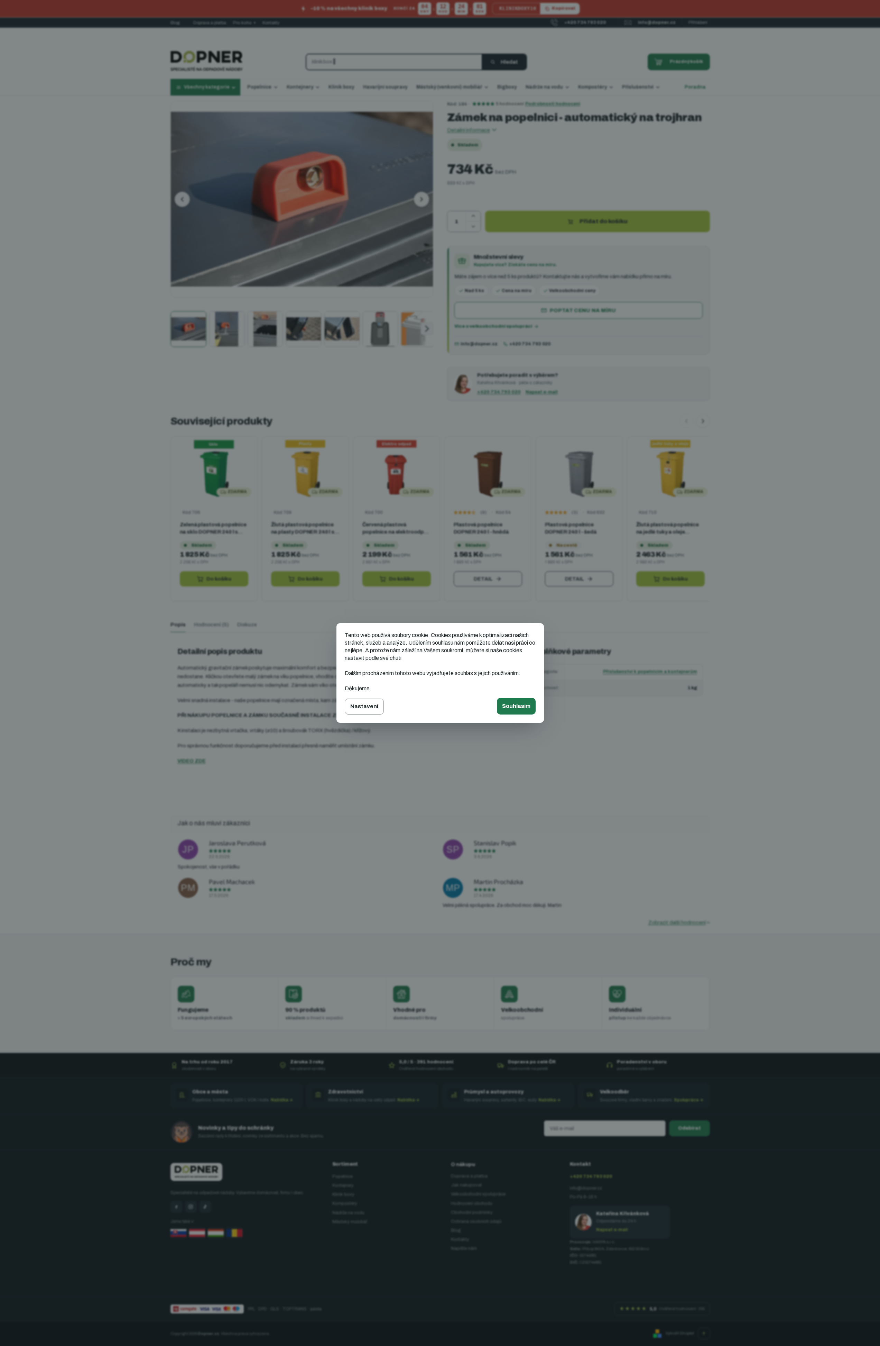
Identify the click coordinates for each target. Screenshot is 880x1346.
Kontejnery (343, 1185)
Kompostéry (344, 1203)
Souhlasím (516, 706)
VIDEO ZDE (191, 761)
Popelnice (342, 1176)
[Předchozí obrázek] (182, 199)
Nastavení (364, 706)
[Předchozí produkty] (686, 421)
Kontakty (270, 22)
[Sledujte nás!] (176, 1207)
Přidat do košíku (604, 221)
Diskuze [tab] (247, 624)
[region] (440, 519)
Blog (174, 22)
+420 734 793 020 (529, 344)
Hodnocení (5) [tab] (211, 624)
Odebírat (689, 1128)
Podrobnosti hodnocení (552, 103)
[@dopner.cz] (205, 1207)
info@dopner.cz (479, 344)
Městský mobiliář (349, 1221)
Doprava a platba (209, 22)
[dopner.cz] (191, 1207)
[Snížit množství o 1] (473, 226)
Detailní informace (468, 130)
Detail (483, 579)
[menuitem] (262, 87)
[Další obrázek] (421, 199)
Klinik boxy (343, 1194)
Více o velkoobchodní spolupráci (493, 326)
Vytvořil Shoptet (680, 1333)
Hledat (509, 62)
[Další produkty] (703, 421)
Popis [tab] (178, 624)
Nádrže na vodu (348, 1212)
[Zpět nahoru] (704, 1333)
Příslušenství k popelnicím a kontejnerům (650, 671)
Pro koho (244, 22)
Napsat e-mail (542, 391)
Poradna (695, 87)
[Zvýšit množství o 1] (473, 216)
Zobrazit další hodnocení (677, 922)
